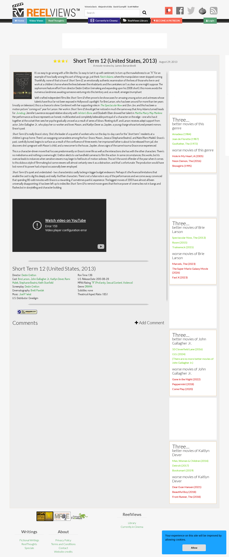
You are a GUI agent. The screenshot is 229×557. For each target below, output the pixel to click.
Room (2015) (179, 242)
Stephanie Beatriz (28, 282)
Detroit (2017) (180, 465)
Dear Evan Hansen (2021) (186, 487)
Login (211, 20)
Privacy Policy (63, 540)
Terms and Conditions (63, 544)
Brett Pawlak (37, 290)
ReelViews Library (137, 20)
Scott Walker (133, 6)
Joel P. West (25, 294)
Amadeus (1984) (181, 134)
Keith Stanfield (45, 282)
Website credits (63, 551)
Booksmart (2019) (182, 470)
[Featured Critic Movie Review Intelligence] (45, 516)
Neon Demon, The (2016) (186, 160)
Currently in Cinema (106, 20)
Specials (29, 547)
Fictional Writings (29, 540)
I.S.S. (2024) (178, 354)
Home (20, 20)
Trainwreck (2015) (183, 247)
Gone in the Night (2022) (186, 379)
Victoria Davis (91, 6)
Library (132, 522)
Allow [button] (194, 547)
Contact (63, 547)
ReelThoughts (56, 20)
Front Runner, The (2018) (186, 496)
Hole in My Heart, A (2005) (187, 156)
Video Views (36, 20)
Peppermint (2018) (183, 384)
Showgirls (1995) (182, 165)
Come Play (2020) (182, 389)
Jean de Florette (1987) (185, 138)
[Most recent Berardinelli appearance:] (79, 516)
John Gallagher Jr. (40, 279)
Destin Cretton (29, 275)
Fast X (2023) (180, 277)
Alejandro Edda (105, 6)
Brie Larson (24, 279)
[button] (186, 540)
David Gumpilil (119, 6)
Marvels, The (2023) (183, 263)
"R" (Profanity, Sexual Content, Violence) (112, 282)
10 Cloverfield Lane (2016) (187, 349)
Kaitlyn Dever (57, 279)
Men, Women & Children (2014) (190, 460)
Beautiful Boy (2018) (184, 491)
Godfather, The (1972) (185, 143)
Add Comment (151, 322)
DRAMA (88, 286)
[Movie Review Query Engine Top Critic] (62, 516)
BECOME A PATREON (168, 20)
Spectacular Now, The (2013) (189, 237)
